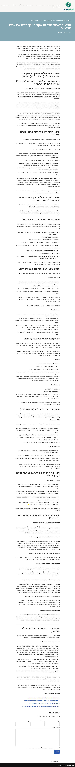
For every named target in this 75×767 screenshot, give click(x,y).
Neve (59, 765)
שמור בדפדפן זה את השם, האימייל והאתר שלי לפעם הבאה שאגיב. (42, 748)
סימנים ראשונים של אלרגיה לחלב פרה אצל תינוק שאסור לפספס (41, 700)
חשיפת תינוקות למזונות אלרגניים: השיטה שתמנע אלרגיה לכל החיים (40, 706)
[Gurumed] (68, 6)
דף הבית (69, 20)
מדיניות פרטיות (55, 761)
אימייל (43, 721)
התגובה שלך (56, 727)
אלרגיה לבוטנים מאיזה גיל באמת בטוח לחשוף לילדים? (43, 703)
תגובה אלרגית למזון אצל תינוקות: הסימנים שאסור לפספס (43, 698)
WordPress (71, 765)
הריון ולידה (21, 5)
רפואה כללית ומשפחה (61, 20)
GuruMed (69, 32)
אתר (28, 721)
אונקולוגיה (14, 5)
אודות (58, 5)
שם (58, 721)
